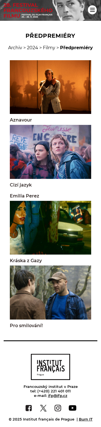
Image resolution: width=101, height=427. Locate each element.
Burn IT (86, 419)
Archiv (15, 47)
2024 (32, 47)
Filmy (49, 47)
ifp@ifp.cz (57, 395)
